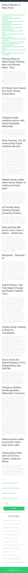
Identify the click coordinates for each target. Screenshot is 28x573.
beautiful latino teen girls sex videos (14, 545)
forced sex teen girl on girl (11, 541)
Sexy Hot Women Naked (8, 493)
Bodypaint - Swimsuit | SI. (8, 37)
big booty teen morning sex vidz (12, 520)
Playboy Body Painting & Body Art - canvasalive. (13, 41)
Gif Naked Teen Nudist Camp (10, 498)
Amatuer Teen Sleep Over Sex (10, 483)
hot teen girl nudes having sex (12, 524)
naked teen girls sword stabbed (12, 558)
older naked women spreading (12, 531)
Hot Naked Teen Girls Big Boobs (10, 488)
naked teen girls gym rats (11, 555)
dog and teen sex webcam (11, 527)
